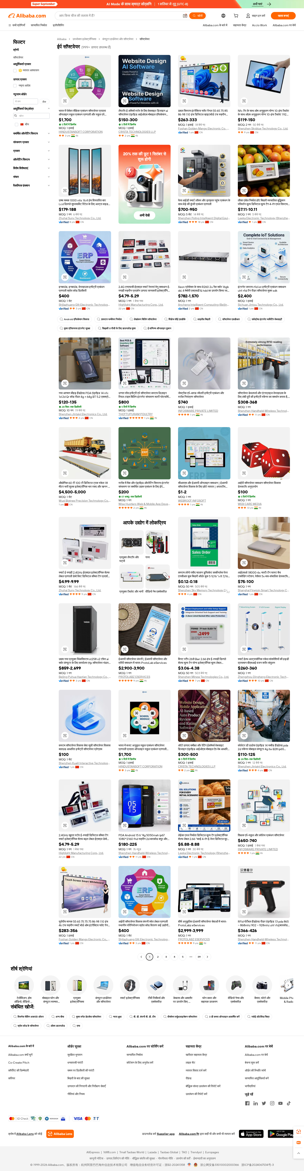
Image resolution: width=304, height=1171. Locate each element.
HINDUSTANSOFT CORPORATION (81, 131)
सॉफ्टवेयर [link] (145, 39)
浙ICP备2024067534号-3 (257, 1164)
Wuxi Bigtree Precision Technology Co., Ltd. (85, 500)
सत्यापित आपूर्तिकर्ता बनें (257, 1078)
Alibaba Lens (25, 1133)
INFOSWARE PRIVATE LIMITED (198, 410)
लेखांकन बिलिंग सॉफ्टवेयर (145, 319)
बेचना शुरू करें (252, 1062)
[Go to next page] (207, 957)
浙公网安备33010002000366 (219, 1164)
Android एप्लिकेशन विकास (76, 319)
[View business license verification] (189, 1165)
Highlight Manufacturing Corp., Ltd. (140, 304)
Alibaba (61, 39)
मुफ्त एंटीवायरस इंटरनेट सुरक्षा (77, 328)
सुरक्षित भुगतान (74, 1054)
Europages (212, 1152)
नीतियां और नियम (76, 1094)
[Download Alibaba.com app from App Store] (251, 1134)
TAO (184, 1152)
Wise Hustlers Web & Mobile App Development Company (144, 504)
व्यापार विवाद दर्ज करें (196, 1070)
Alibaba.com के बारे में (21, 1046)
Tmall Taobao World (131, 1152)
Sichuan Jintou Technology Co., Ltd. (261, 304)
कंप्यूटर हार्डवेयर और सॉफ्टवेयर (117, 39)
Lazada (152, 1152)
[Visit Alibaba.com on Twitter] (263, 1103)
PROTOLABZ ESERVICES (134, 676)
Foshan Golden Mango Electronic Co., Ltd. (204, 128)
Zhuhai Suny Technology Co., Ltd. (80, 218)
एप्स (78, 1025)
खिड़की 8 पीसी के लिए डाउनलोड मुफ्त (119, 328)
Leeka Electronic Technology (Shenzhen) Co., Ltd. (264, 218)
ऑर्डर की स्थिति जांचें (255, 1070)
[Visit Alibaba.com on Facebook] (247, 1103)
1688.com (109, 1152)
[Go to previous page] (141, 957)
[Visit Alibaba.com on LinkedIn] (255, 1103)
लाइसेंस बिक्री (203, 319)
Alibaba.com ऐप (189, 1133)
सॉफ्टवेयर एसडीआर (231, 319)
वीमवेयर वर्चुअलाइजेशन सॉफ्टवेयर (182, 1016)
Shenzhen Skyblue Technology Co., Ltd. (263, 128)
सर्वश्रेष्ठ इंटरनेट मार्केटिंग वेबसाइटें (267, 319)
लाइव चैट (190, 1062)
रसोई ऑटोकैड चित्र (260, 1016)
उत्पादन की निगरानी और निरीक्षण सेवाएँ (86, 1086)
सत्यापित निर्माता (135, 1054)
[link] (298, 1131)
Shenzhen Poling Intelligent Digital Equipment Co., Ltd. (204, 218)
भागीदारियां (250, 1086)
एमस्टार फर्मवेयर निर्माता (111, 319)
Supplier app (166, 1133)
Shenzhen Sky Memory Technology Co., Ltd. (204, 590)
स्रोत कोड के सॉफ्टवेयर (28, 1025)
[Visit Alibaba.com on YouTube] (280, 1103)
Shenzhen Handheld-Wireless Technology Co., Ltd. (264, 410)
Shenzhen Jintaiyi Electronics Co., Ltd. (83, 414)
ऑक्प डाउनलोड (58, 1025)
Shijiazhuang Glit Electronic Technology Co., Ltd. (85, 304)
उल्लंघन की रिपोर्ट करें (196, 1094)
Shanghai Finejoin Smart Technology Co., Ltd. (264, 590)
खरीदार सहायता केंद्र (196, 1054)
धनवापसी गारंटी (75, 1062)
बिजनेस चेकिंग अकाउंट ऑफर (31, 1016)
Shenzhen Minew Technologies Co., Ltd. (203, 676)
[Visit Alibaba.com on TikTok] (288, 1103)
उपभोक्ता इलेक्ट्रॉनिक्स (84, 39)
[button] (185, 15)
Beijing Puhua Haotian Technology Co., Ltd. (85, 676)
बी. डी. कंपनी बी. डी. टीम (145, 1016)
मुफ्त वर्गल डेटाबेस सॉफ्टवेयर (88, 1016)
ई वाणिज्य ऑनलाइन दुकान (159, 328)
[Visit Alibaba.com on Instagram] (272, 1103)
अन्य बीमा (60, 1016)
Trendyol (196, 1152)
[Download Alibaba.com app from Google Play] (282, 1134)
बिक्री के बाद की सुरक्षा (78, 1078)
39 (199, 956)
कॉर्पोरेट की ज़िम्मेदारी (18, 1070)
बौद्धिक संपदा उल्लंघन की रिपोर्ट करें (203, 1086)
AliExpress (93, 1152)
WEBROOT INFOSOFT (192, 500)
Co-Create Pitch (18, 1062)
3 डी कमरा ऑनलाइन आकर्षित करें (224, 1016)
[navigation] (31, 498)
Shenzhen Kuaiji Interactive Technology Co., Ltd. (85, 763)
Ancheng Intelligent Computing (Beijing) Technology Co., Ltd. (204, 304)
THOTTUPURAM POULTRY (135, 414)
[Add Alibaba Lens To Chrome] (60, 1134)
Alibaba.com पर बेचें (256, 1054)
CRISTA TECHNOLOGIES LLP (137, 131)
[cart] (237, 16)
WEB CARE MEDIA (250, 504)
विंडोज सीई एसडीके (177, 319)
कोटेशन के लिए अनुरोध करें (140, 1062)
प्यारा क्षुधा (117, 1016)
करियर (11, 1078)
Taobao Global (169, 1152)
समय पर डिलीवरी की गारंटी (80, 1070)
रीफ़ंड (188, 1078)
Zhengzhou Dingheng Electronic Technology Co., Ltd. (264, 676)
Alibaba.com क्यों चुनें (20, 1054)
